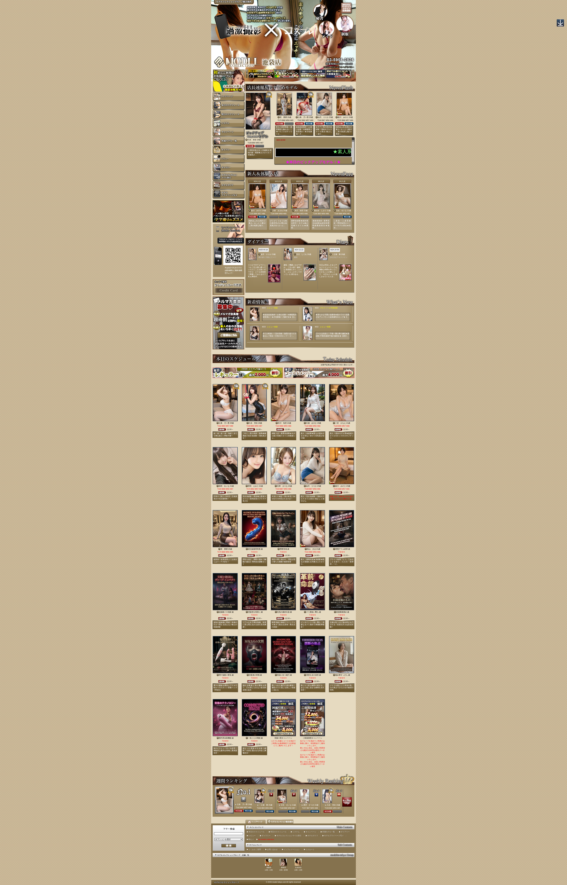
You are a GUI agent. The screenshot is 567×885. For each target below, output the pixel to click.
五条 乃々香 (303, 117)
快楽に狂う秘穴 (283, 675)
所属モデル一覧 (328, 832)
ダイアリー (345, 832)
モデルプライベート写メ (334, 836)
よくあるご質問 (255, 849)
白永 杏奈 (252, 140)
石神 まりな (282, 486)
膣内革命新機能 (225, 738)
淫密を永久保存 (312, 675)
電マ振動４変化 (225, 675)
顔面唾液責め (341, 612)
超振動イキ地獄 (225, 612)
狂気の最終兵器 (283, 612)
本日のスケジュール (256, 832)
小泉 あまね (277, 211)
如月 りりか (323, 117)
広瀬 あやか (311, 423)
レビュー (252, 836)
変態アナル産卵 (341, 549)
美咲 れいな (224, 486)
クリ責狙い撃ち (312, 612)
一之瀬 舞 (336, 254)
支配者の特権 (254, 675)
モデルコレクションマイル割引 (289, 836)
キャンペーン (311, 832)
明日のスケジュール (278, 832)
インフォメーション (292, 849)
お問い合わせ (272, 849)
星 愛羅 (283, 117)
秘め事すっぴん (341, 675)
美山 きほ (311, 549)
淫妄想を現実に (254, 612)
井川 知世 (298, 211)
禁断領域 (283, 549)
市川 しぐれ (301, 254)
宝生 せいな (341, 211)
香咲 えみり (253, 486)
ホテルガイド (312, 836)
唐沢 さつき (308, 805)
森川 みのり (343, 117)
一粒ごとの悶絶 (254, 738)
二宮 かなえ (340, 423)
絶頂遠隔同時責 (254, 549)
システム (296, 832)
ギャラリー (266, 836)
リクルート (310, 849)
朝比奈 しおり (320, 211)
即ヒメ (251, 839)
